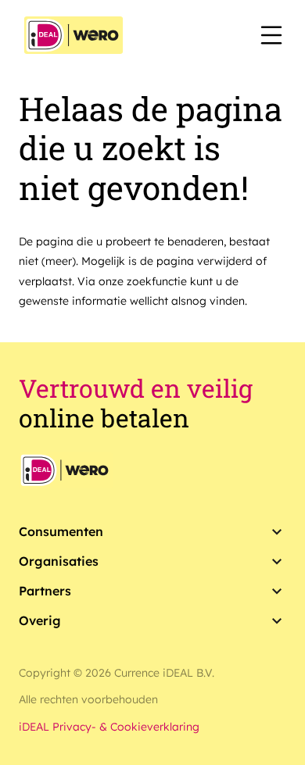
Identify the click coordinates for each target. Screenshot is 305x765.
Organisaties (59, 561)
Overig (40, 620)
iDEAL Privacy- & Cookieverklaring (109, 727)
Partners (45, 591)
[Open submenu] (276, 532)
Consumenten (61, 531)
